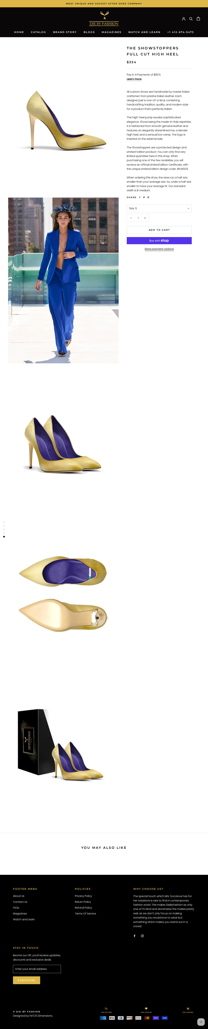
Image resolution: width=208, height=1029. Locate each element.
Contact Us (20, 902)
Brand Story (65, 32)
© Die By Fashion (26, 1011)
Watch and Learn (144, 32)
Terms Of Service (85, 913)
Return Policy (83, 902)
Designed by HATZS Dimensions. (33, 1016)
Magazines (111, 32)
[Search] (191, 18)
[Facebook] (140, 197)
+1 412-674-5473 (180, 32)
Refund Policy (83, 908)
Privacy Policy (83, 896)
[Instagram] (142, 936)
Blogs (89, 32)
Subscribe (26, 980)
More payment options (159, 249)
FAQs (16, 908)
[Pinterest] (148, 197)
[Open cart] (198, 18)
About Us (18, 896)
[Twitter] (144, 197)
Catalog (38, 32)
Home (19, 32)
